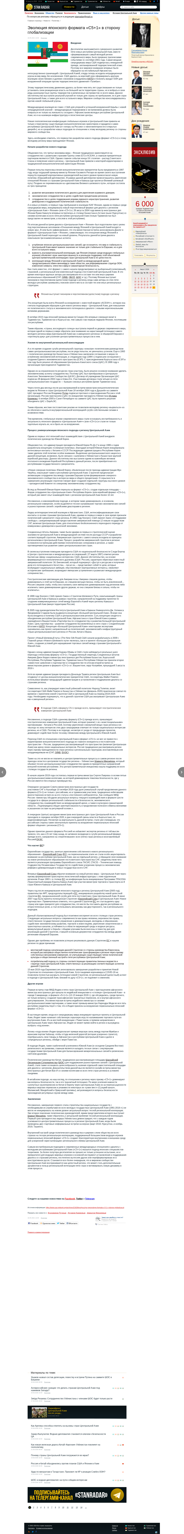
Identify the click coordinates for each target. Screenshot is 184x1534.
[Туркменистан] (58, 37)
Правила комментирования (39, 1232)
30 (154, 287)
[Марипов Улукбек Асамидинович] (137, 137)
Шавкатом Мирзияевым (96, 1213)
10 (63, 1507)
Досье (114, 1528)
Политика (29, 13)
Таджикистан (77, 1)
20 (144, 284)
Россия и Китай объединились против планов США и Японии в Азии (65, 1463)
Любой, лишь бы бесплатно (142, 245)
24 (135, 287)
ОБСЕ (72, 277)
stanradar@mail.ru (84, 17)
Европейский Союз (52, 854)
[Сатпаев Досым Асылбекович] (137, 114)
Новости (47, 21)
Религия (59, 13)
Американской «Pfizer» (144, 242)
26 (142, 287)
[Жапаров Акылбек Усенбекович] (137, 84)
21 (147, 284)
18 (138, 284)
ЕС (41, 845)
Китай (118, 1)
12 (72, 1507)
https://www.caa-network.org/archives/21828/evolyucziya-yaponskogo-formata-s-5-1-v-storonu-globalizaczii (85, 1208)
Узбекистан (106, 1)
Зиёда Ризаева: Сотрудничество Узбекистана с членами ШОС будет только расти (71, 1398)
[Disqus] (77, 1268)
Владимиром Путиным (57, 1213)
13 (77, 1507)
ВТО (66, 266)
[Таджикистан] (56, 37)
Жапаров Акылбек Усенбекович (148, 73)
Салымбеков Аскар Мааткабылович (139, 51)
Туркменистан (92, 1)
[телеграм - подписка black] (77, 1502)
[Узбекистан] (61, 37)
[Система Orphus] (110, 1225)
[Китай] (123, 1445)
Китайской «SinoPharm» (145, 239)
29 (151, 287)
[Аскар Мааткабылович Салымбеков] (141, 35)
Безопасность (70, 13)
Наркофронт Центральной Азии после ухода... (57, 1410)
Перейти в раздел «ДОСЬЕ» (142, 62)
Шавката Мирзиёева (105, 761)
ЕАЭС (65, 752)
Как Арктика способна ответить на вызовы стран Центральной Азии (65, 1426)
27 (144, 287)
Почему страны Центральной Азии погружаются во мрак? (60, 1455)
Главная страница (35, 21)
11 (68, 1507)
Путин (65, 393)
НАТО (90, 79)
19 (142, 284)
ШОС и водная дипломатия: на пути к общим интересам (59, 1480)
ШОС (78, 277)
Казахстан (50, 1)
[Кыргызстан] (53, 37)
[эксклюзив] (144, 192)
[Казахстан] (50, 37)
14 (81, 1507)
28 (147, 287)
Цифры (114, 1530)
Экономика (39, 13)
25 (138, 287)
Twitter (79, 1199)
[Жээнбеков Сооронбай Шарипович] (137, 98)
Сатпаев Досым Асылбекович (148, 104)
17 (135, 284)
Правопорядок (84, 13)
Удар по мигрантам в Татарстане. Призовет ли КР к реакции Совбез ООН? (68, 1472)
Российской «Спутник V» (145, 236)
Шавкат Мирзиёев (37, 1116)
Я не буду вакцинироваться (146, 249)
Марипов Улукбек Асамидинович (148, 127)
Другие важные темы (149, 13)
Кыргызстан (64, 1)
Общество (50, 13)
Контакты (31, 1528)
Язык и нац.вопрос (101, 13)
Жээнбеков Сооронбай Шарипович (147, 89)
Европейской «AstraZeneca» (141, 232)
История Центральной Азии (125, 13)
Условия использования (44, 1528)
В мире (127, 1)
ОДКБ (65, 277)
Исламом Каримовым (76, 1213)
